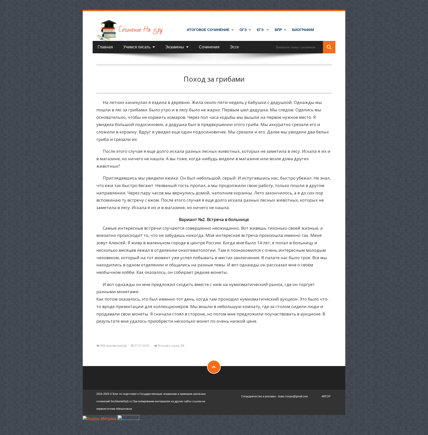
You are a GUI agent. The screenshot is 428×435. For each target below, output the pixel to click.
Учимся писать (137, 47)
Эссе (234, 47)
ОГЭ (243, 30)
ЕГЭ (261, 30)
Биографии (303, 30)
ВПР (278, 30)
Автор (325, 396)
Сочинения (209, 47)
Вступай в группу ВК (171, 345)
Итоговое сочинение (208, 30)
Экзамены (175, 47)
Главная (105, 47)
